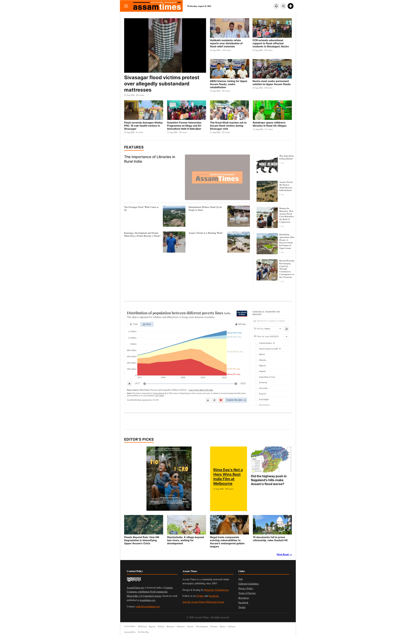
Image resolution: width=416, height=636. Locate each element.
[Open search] (283, 6)
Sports (222, 626)
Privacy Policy (245, 588)
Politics (161, 626)
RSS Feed (142, 626)
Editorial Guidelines (248, 583)
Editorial (181, 626)
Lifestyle (231, 626)
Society (190, 626)
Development (202, 626)
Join (240, 579)
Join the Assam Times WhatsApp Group (203, 601)
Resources (243, 597)
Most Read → (284, 554)
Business (171, 626)
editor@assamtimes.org (148, 606)
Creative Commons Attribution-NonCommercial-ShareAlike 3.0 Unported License (150, 591)
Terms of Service (247, 593)
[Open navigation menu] (126, 6)
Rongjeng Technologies (216, 589)
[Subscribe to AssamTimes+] (290, 6)
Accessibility (130, 631)
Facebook (214, 595)
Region (152, 626)
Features (134, 147)
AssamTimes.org (135, 587)
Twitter (200, 595)
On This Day (143, 631)
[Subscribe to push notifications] (276, 6)
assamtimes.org (147, 600)
